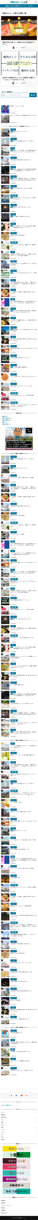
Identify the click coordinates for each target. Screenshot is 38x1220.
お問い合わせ (4, 1213)
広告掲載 (3, 1210)
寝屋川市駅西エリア (6, 418)
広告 (2, 1137)
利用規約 (3, 1203)
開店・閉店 (3, 1117)
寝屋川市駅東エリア (6, 420)
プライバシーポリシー (6, 1205)
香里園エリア (5, 416)
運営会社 (3, 1208)
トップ (2, 1112)
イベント (3, 1129)
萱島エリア (4, 422)
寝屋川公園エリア (6, 424)
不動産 (2, 1139)
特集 (2, 1122)
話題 (2, 1127)
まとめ (2, 1124)
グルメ (2, 1119)
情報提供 (3, 1115)
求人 (2, 1134)
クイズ (2, 1132)
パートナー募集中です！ (7, 1105)
